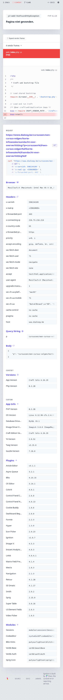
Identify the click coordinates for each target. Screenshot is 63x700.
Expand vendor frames (17, 38)
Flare (50, 676)
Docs (28, 679)
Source (17, 679)
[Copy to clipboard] (54, 161)
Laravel (38, 679)
